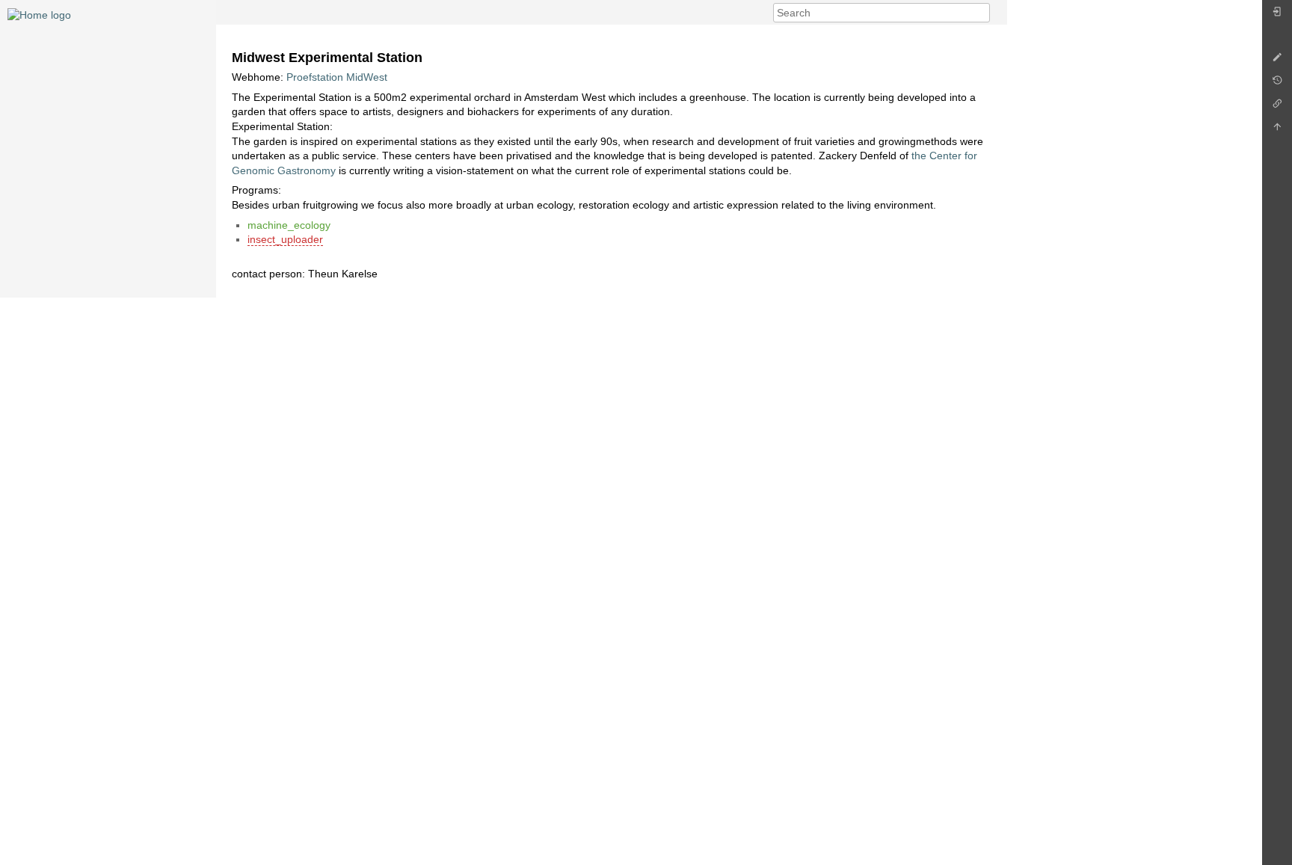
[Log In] (1277, 15)
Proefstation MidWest (336, 77)
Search (982, 12)
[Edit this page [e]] (1277, 61)
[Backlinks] (1277, 107)
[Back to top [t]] (1277, 130)
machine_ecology (288, 225)
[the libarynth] (39, 14)
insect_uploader (285, 239)
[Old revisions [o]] (1277, 84)
